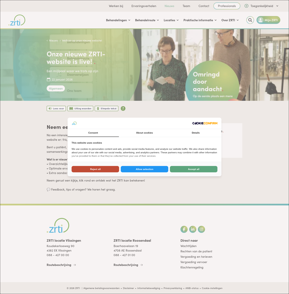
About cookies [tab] (144, 132)
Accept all (193, 169)
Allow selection (144, 169)
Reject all (95, 169)
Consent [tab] (93, 132)
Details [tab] (196, 132)
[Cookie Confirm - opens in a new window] (204, 123)
